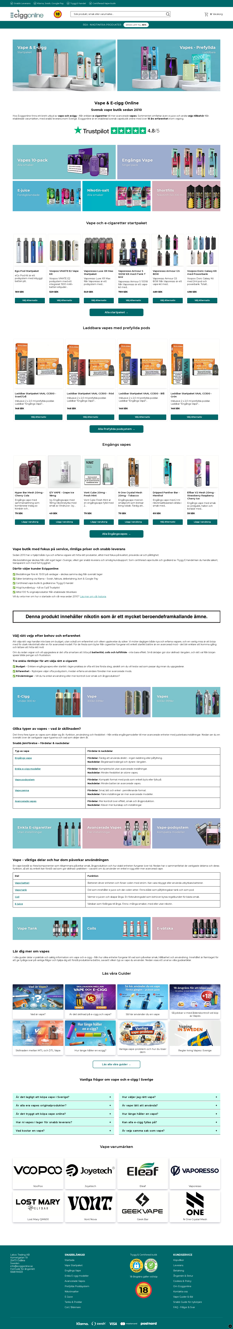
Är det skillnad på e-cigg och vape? (90, 1014)
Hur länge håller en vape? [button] (140, 1113)
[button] (213, 14)
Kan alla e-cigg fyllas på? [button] (139, 1122)
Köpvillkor (178, 1260)
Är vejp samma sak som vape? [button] (143, 1130)
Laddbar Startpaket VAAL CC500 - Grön (191, 395)
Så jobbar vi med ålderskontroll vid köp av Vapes (195, 1014)
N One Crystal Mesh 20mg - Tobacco (130, 494)
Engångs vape (23, 758)
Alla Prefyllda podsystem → (116, 429)
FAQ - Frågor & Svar (184, 1307)
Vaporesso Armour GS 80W (166, 272)
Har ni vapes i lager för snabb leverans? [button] (44, 1122)
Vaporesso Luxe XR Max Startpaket (98, 272)
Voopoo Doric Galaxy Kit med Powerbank (202, 272)
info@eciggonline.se (21, 1266)
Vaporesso (195, 1186)
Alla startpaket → (116, 312)
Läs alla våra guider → (116, 1064)
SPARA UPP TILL (136, 25)
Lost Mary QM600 (38, 1219)
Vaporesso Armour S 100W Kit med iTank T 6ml (132, 273)
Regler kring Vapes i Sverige (195, 1050)
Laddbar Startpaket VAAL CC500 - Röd (90, 393)
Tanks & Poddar (73, 1302)
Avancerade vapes (25, 801)
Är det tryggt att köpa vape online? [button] (41, 1113)
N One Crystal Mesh (195, 1219)
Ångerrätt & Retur (183, 1275)
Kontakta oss (180, 1291)
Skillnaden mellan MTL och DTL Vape (38, 1050)
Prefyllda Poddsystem (77, 1286)
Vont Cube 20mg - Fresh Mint (95, 494)
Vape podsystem (25, 779)
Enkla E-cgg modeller (77, 1275)
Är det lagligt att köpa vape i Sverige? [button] (42, 1097)
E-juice (19, 903)
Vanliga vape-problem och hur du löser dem (142, 1050)
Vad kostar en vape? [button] (30, 1130)
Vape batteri (22, 883)
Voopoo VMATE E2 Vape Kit (64, 272)
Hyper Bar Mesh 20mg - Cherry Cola (29, 494)
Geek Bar (142, 1219)
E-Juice (69, 1296)
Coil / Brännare (73, 1307)
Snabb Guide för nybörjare (187, 1302)
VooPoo (38, 1186)
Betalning (178, 1270)
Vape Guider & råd (183, 1296)
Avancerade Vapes (75, 1281)
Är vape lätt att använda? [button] (140, 1105)
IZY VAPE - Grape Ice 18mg (61, 494)
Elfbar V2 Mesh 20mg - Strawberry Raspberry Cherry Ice (201, 495)
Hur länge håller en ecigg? (90, 1050)
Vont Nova (90, 1219)
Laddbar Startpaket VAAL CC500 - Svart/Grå (35, 395)
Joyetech (90, 1186)
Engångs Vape (73, 1270)
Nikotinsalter (72, 1291)
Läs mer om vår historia (93, 596)
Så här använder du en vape (143, 1014)
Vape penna (22, 790)
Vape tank (21, 889)
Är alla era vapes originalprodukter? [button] (41, 1105)
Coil (17, 896)
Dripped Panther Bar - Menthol (166, 494)
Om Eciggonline (182, 1286)
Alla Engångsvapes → (116, 533)
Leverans (178, 1265)
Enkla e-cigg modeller (28, 768)
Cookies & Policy (182, 1281)
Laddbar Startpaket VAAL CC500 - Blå (141, 393)
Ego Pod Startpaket (27, 270)
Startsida (70, 1260)
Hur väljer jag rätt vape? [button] (139, 1097)
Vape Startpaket (74, 1265)
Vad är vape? (38, 1014)
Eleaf (143, 1186)
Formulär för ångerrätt (22, 1269)
